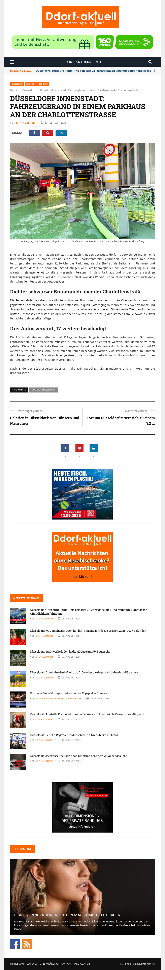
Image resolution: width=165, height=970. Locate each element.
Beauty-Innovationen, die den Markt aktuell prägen (67, 914)
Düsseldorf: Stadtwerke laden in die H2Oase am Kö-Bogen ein (70, 651)
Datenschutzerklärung (42, 963)
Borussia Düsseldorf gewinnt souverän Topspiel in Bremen (68, 693)
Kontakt (66, 963)
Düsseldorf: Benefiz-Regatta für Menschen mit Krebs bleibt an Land (74, 735)
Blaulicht (30, 84)
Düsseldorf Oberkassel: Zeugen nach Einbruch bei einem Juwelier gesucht (78, 756)
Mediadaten (82, 963)
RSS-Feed (125, 964)
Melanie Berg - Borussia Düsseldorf (58, 698)
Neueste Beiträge (26, 598)
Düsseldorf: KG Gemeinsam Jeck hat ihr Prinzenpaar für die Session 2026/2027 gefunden (88, 630)
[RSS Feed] (27, 944)
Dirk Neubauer (26, 122)
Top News (43, 84)
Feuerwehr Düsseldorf (43, 389)
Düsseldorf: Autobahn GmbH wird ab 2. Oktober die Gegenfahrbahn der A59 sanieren (85, 672)
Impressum (17, 963)
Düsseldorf (17, 84)
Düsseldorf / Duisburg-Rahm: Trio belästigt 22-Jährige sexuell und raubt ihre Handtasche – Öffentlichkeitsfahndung (90, 611)
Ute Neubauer (44, 618)
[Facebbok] (15, 944)
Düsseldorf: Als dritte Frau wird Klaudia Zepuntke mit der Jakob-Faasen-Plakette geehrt (87, 714)
